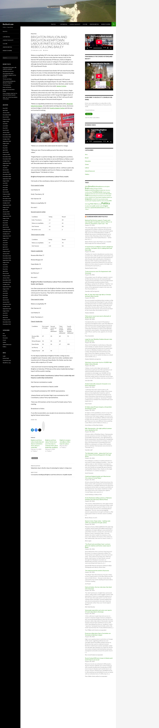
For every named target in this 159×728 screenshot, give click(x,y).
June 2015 (5, 293)
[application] (99, 42)
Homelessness (92, 197)
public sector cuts (97, 206)
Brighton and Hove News (92, 190)
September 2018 (7, 216)
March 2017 (6, 249)
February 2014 (6, 319)
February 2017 (6, 251)
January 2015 (6, 302)
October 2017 (6, 233)
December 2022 (7, 134)
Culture (85, 24)
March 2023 (6, 130)
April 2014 (5, 317)
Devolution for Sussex (8, 71)
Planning (99, 203)
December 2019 (7, 198)
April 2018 (5, 225)
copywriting (63, 24)
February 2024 (6, 119)
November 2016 (7, 258)
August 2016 (6, 262)
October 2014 (6, 306)
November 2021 (7, 159)
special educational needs (97, 207)
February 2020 (6, 194)
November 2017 (7, 231)
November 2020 (7, 176)
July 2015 (5, 291)
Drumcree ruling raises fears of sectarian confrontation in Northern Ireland (98, 634)
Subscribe (88, 114)
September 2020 (7, 178)
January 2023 (6, 132)
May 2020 (5, 187)
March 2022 (6, 152)
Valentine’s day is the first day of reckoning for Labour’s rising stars (51, 467)
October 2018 (6, 214)
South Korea (88, 207)
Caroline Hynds (88, 192)
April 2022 (5, 150)
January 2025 (6, 112)
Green (87, 164)
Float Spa (91, 195)
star (105, 207)
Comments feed (7, 360)
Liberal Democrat (90, 171)
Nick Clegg (87, 203)
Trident (87, 209)
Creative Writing (94, 24)
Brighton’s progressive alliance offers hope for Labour (65, 442)
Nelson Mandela (105, 200)
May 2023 (5, 128)
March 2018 (6, 227)
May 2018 (5, 222)
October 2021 (6, 161)
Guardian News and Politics (97, 216)
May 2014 (5, 315)
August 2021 (6, 165)
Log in (4, 356)
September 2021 (7, 163)
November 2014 (7, 304)
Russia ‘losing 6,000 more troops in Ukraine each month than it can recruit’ (99, 659)
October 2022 (6, 139)
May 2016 (5, 269)
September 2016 (7, 260)
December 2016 (7, 255)
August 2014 (6, 311)
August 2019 (6, 207)
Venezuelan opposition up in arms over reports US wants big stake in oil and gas (98, 611)
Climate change (106, 192)
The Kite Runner (7, 85)
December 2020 (7, 174)
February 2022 (6, 154)
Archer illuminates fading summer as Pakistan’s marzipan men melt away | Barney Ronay (98, 498)
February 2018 (6, 229)
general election (99, 195)
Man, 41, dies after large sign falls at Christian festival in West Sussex (98, 295)
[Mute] (108, 48)
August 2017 (6, 238)
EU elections (100, 193)
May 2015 (5, 295)
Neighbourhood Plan (96, 200)
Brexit (87, 158)
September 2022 (7, 141)
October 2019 (6, 203)
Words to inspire (105, 24)
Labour (87, 167)
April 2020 (5, 189)
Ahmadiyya (92, 186)
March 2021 (6, 170)
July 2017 (5, 240)
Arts (86, 154)
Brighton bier (102, 190)
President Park (88, 206)
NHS (110, 200)
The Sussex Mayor (7, 79)
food (94, 195)
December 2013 (7, 322)
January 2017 (6, 253)
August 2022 (6, 143)
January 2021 (6, 172)
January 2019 (6, 211)
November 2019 (7, 200)
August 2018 (6, 218)
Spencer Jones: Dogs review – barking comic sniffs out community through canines (97, 521)
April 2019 (5, 209)
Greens (87, 197)
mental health (88, 200)
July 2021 (5, 167)
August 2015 (6, 289)
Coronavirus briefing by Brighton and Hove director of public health (51, 473)
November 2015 (7, 282)
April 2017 (5, 247)
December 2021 (7, 156)
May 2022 (5, 148)
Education (88, 161)
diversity (95, 193)
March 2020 (6, 192)
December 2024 (7, 114)
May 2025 (5, 108)
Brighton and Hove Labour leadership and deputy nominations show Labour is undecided (37, 443)
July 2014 (5, 313)
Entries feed (6, 358)
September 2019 (7, 205)
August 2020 (6, 181)
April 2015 (5, 297)
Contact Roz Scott (75, 24)
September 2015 (7, 286)
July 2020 (5, 183)
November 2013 (7, 324)
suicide (108, 207)
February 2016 (6, 275)
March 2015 (6, 300)
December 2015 (7, 280)
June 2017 (5, 242)
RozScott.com (8, 24)
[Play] (87, 48)
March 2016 (6, 273)
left (98, 199)
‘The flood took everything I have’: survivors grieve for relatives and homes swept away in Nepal (98, 545)
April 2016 (5, 271)
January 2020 (6, 196)
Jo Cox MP (94, 199)
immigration (88, 199)
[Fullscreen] (111, 48)
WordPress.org (6, 362)
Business (108, 190)
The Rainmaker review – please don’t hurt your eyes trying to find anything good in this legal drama (98, 454)
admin (46, 50)
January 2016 (6, 278)
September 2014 (7, 308)
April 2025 (5, 110)
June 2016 (5, 267)
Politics (53, 24)
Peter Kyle (93, 204)
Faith (87, 195)
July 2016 (5, 264)
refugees (105, 206)
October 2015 (6, 284)
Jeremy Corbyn (61, 86)
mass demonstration (103, 199)
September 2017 (7, 236)
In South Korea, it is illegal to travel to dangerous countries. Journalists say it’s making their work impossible (99, 248)
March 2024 (6, 117)
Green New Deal (107, 195)
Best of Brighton (106, 186)
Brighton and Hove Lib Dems (95, 188)
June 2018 (5, 220)
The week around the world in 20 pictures (97, 570)
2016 (86, 186)
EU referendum (107, 193)
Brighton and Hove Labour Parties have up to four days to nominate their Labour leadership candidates (51, 443)
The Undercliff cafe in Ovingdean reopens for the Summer (9, 75)
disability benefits (89, 193)
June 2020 (5, 185)
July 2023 (5, 123)
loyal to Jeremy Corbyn (57, 108)
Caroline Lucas (97, 192)
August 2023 (6, 121)
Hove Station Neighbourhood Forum (104, 197)
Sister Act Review (7, 87)
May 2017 (5, 244)
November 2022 (7, 137)
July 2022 (5, 145)
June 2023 (5, 126)
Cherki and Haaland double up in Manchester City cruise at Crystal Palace (98, 477)
